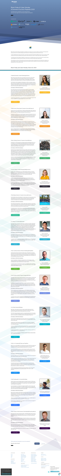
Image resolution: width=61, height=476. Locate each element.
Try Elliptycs (45, 324)
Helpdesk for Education (23, 466)
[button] (59, 474)
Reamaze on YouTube (43, 460)
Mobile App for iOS (43, 454)
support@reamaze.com (43, 466)
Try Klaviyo (44, 158)
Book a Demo (22, 454)
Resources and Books (23, 457)
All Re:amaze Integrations (34, 463)
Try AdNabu (45, 395)
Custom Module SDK (13, 462)
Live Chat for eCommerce (24, 465)
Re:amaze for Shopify (33, 454)
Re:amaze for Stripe (33, 456)
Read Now (15, 101)
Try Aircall (44, 212)
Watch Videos (15, 432)
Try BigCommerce (44, 186)
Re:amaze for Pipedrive (33, 459)
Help (11, 457)
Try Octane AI (45, 126)
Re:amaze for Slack (33, 457)
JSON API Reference (13, 463)
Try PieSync (45, 293)
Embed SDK (12, 461)
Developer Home (13, 460)
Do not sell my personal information (45, 465)
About (11, 456)
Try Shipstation (45, 267)
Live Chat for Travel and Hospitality (25, 467)
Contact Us (37, 443)
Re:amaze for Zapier (33, 460)
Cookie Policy (22, 460)
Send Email (43, 443)
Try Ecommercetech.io (45, 428)
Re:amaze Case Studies (23, 456)
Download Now (15, 133)
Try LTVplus (45, 361)
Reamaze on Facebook (43, 458)
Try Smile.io (44, 92)
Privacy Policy (22, 459)
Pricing (11, 454)
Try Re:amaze (45, 239)
